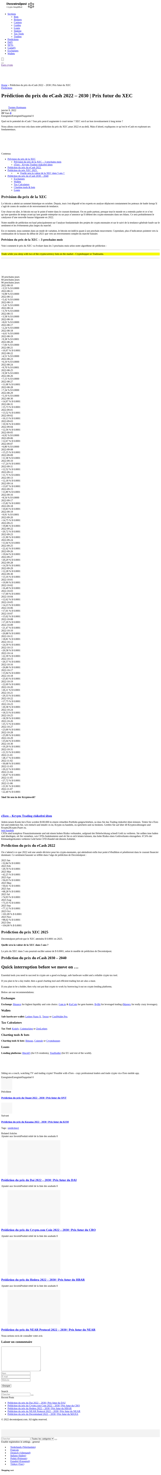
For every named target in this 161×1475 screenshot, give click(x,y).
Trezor (45, 1016)
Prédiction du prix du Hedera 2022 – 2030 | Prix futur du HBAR (43, 1279)
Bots (16, 16)
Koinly (15, 1028)
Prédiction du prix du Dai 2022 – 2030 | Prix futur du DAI (39, 1180)
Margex (127, 1004)
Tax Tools (19, 33)
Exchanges (13, 50)
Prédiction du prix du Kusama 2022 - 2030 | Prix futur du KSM (35, 1122)
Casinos (18, 22)
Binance (17, 1004)
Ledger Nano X (33, 1016)
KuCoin (73, 1004)
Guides (17, 25)
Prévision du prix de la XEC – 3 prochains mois (37, 161)
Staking (17, 31)
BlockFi (26, 1053)
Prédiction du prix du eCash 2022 (25, 167)
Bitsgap (29, 1040)
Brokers (18, 19)
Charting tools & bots (24, 187)
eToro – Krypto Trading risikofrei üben (33, 164)
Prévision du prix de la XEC (22, 159)
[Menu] (2, 59)
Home (4, 85)
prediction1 (13, 1128)
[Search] (2, 63)
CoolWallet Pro (59, 1016)
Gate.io (62, 1004)
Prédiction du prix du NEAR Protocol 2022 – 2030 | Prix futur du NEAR (48, 1329)
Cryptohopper (53, 1040)
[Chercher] (32, 1395)
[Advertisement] (58, 75)
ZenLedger (41, 1028)
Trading (18, 36)
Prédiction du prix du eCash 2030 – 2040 (28, 176)
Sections (12, 14)
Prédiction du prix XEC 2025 (23, 170)
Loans (17, 28)
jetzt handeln (7, 830)
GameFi (12, 48)
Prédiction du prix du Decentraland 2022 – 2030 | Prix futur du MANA (43, 1414)
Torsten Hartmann (17, 107)
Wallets (11, 53)
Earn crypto (7, 65)
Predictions (13, 39)
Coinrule (38, 1040)
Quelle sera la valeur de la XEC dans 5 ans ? (42, 173)
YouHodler (55, 1053)
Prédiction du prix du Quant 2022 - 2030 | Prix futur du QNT (34, 1098)
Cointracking (26, 1028)
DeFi (10, 42)
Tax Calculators (21, 184)
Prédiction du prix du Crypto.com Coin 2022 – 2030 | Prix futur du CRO (48, 1230)
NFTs (10, 45)
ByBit (97, 1004)
